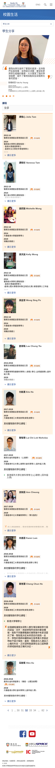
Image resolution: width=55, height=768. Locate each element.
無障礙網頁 (30, 761)
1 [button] (3, 96)
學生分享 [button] (6, 24)
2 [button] (6, 96)
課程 (4, 103)
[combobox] (27, 108)
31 (22, 710)
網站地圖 (5, 761)
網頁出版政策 (21, 761)
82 (43, 710)
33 (30, 710)
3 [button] (10, 96)
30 (18, 710)
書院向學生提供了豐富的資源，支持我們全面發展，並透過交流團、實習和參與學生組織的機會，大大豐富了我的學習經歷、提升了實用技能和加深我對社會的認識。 (27, 73)
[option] (27, 63)
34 (34, 710)
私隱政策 (12, 761)
